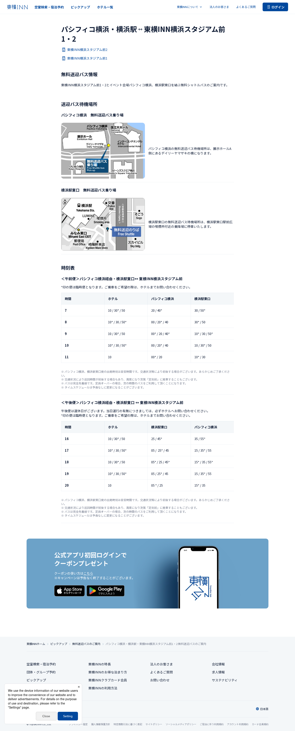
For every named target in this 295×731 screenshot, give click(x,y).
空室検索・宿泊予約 (49, 7)
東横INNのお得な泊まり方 (107, 672)
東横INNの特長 (99, 664)
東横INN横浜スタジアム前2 (87, 49)
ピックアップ (80, 7)
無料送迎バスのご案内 (86, 644)
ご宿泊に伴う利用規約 (212, 724)
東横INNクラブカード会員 (107, 680)
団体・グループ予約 (41, 672)
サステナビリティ (225, 680)
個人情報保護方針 (100, 724)
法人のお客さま (219, 7)
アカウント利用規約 (237, 724)
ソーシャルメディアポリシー (181, 724)
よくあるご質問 (246, 7)
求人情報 (218, 672)
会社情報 (218, 664)
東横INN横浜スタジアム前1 (87, 58)
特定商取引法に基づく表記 (128, 724)
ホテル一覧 (105, 7)
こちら (88, 573)
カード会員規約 (260, 724)
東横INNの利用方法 (102, 688)
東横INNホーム (36, 644)
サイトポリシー (154, 724)
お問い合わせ (160, 680)
